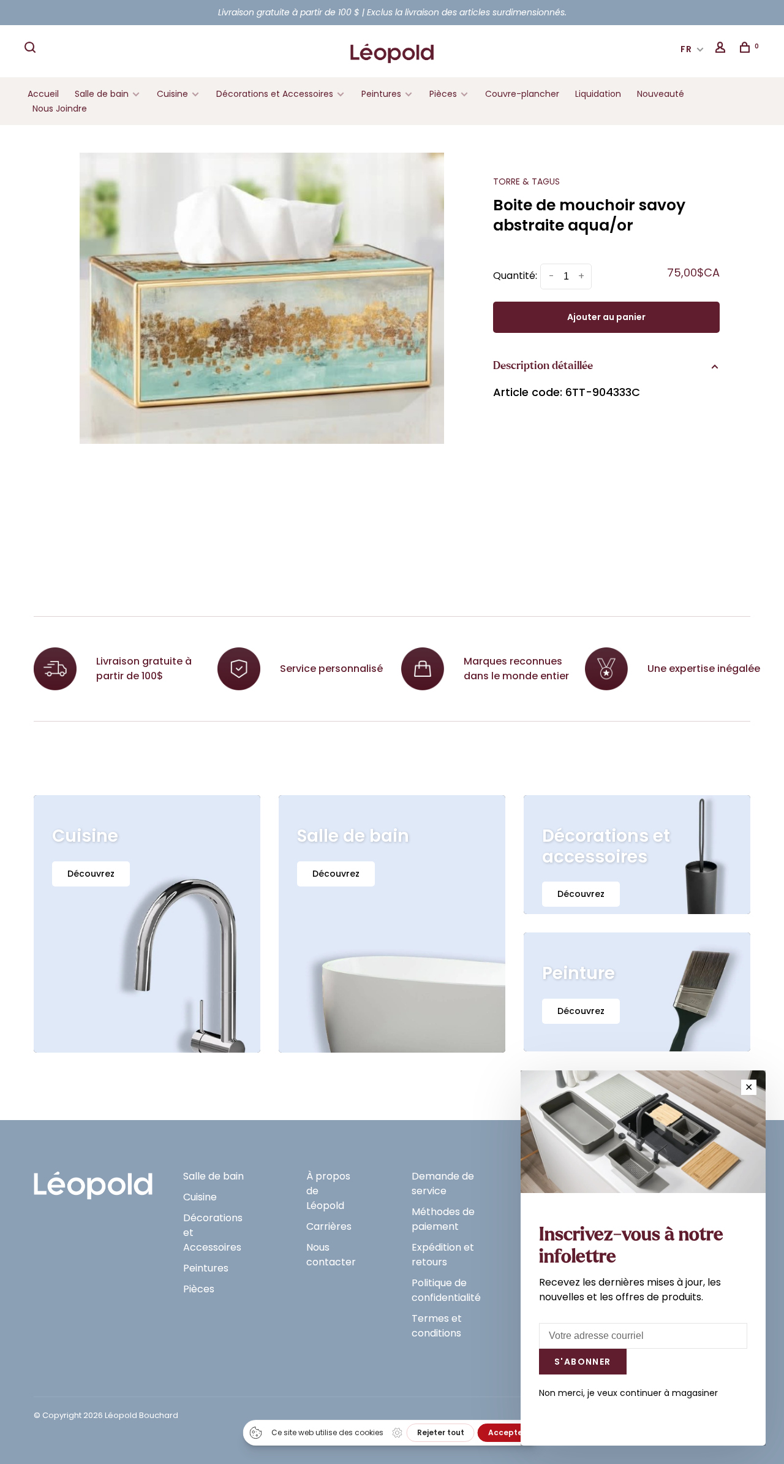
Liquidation (598, 94)
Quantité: (515, 276)
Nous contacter (331, 1254)
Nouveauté (660, 94)
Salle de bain (102, 94)
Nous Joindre (59, 108)
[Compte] (722, 49)
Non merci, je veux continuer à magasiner (628, 1393)
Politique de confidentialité (446, 1290)
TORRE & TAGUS (526, 181)
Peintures (381, 94)
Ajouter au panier (606, 317)
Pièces (444, 94)
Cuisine (172, 94)
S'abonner (582, 1361)
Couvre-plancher (522, 94)
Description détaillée (543, 366)
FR (686, 49)
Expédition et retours (443, 1254)
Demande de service (443, 1183)
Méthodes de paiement (443, 1219)
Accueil (43, 94)
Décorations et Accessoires (274, 94)
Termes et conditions (437, 1325)
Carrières (329, 1226)
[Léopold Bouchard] (93, 1180)
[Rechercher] (31, 49)
